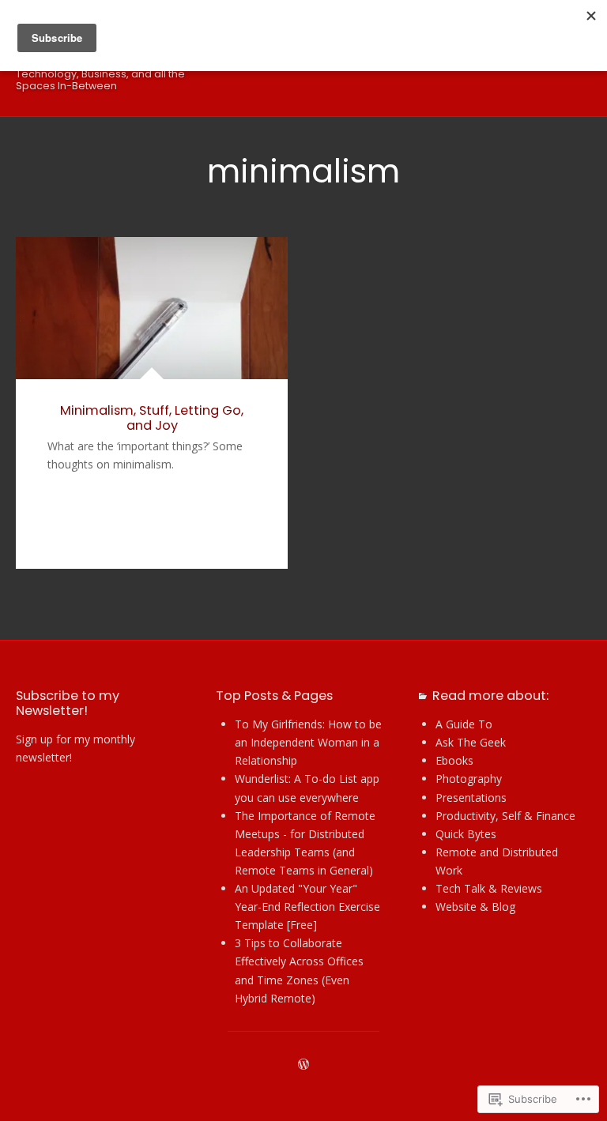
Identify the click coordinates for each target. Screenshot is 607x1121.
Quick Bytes (465, 833)
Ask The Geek (470, 742)
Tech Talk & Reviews (488, 888)
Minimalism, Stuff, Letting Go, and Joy (151, 417)
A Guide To (463, 724)
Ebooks (454, 760)
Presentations (471, 797)
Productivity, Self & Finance (505, 815)
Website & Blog (475, 906)
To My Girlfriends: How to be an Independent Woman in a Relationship (308, 742)
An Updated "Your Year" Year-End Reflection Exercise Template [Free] (307, 906)
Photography (468, 778)
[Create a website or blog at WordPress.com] (303, 1064)
